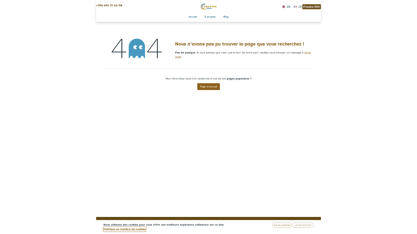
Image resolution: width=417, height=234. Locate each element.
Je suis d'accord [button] (303, 225)
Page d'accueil (208, 86)
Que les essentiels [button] (282, 225)
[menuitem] (285, 7)
